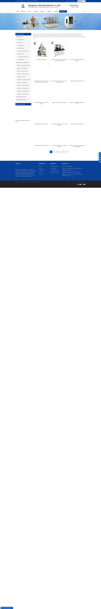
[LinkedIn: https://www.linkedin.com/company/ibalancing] (100, 155)
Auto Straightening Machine (21, 96)
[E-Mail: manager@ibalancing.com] (100, 162)
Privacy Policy (41, 174)
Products (40, 168)
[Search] (85, 11)
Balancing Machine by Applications (22, 62)
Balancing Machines (54, 166)
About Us (40, 166)
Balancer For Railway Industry (22, 85)
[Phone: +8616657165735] (100, 153)
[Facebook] (78, 184)
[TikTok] (82, 184)
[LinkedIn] (79, 184)
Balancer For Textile (21, 76)
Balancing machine (19, 36)
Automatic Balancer (21, 39)
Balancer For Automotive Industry (23, 65)
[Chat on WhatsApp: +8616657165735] (100, 158)
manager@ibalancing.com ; (78, 168)
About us (68, 1)
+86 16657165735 (34, 1)
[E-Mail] (85, 184)
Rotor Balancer (20, 42)
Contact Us (41, 172)
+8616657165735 (70, 170)
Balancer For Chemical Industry (23, 91)
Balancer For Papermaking (22, 82)
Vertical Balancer (20, 53)
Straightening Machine (54, 170)
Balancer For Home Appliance (22, 88)
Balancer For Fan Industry (22, 68)
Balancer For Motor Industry (22, 71)
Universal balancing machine (22, 56)
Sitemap (84, 182)
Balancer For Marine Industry (22, 73)
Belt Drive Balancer (20, 48)
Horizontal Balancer (21, 59)
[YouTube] (83, 184)
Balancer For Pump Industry (22, 93)
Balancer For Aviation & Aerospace (23, 79)
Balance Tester (53, 168)
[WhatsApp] (80, 184)
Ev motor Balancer (20, 45)
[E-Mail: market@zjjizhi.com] (100, 160)
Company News (42, 170)
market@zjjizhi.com (22, 1)
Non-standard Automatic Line (21, 99)
